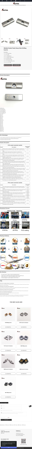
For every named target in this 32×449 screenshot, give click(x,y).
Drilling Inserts (6, 5)
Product (3, 5)
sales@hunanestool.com (21, 434)
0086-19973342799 (5, 431)
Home (1, 5)
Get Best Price (9, 350)
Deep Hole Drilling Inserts (12, 5)
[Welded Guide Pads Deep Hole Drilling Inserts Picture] (4, 42)
